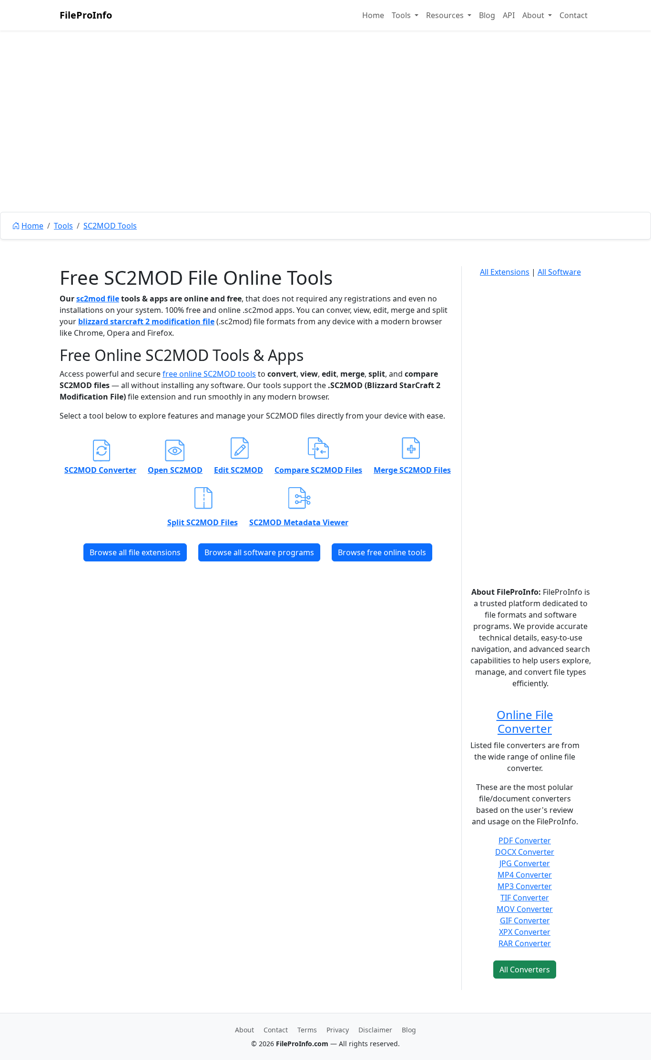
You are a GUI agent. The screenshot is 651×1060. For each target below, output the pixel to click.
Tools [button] (402, 15)
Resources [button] (446, 15)
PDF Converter (524, 840)
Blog (487, 15)
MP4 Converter (525, 875)
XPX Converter (524, 932)
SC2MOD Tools (110, 225)
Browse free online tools (382, 552)
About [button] (534, 15)
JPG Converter (524, 863)
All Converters (524, 969)
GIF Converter (525, 920)
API (509, 15)
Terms (307, 1029)
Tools (63, 225)
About (244, 1029)
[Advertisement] (325, 143)
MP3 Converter (525, 886)
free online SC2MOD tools (209, 374)
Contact (573, 15)
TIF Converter (524, 897)
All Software (559, 272)
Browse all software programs (259, 552)
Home (373, 15)
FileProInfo (86, 15)
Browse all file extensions (135, 552)
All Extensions (504, 272)
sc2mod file (97, 298)
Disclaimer (375, 1029)
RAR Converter (524, 943)
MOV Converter (525, 909)
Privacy (337, 1029)
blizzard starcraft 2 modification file (146, 321)
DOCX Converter (524, 852)
